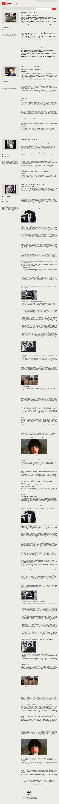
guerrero (3, 35)
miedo (16, 35)
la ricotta (12, 208)
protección (10, 36)
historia (3, 163)
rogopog (15, 210)
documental (4, 89)
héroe (6, 35)
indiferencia (11, 35)
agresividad (4, 34)
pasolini (16, 209)
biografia (10, 161)
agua (2, 161)
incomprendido (9, 207)
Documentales (38, 0)
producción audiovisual (8, 90)
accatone (3, 206)
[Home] (10, 5)
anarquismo (4, 88)
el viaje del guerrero (11, 162)
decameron (8, 206)
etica (15, 34)
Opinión (16, 32)
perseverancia (6, 36)
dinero (16, 88)
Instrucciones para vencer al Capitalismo (31, 66)
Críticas (10, 86)
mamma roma (4, 209)
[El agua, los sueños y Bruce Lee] (10, 144)
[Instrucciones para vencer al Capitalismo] (10, 71)
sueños (9, 164)
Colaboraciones (49, 0)
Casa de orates (6, 32)
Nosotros (54, 0)
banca (7, 88)
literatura (15, 208)
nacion (3, 90)
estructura (16, 162)
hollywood (6, 163)
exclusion (15, 206)
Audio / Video (6, 86)
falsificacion (8, 89)
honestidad (10, 163)
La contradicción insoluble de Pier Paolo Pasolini (33, 184)
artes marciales (6, 161)
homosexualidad (4, 207)
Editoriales (43, 0)
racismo (8, 210)
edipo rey (12, 206)
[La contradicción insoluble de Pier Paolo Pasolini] (10, 189)
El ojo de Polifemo (12, 203)
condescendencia (8, 34)
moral (3, 36)
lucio (18, 89)
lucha (14, 35)
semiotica (13, 90)
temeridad (17, 36)
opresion (13, 209)
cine (16, 161)
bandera (9, 88)
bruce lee (13, 161)
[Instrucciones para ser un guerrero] (10, 17)
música (10, 209)
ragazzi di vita (12, 210)
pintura (3, 210)
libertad (4, 164)
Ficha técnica (23, 132)
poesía (5, 210)
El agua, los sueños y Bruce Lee (29, 139)
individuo (13, 163)
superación (12, 164)
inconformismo (15, 207)
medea (8, 209)
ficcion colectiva (12, 89)
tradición (15, 164)
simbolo (16, 90)
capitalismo (13, 88)
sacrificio (13, 36)
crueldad (13, 34)
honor (8, 35)
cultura (3, 162)
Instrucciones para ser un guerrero (29, 12)
